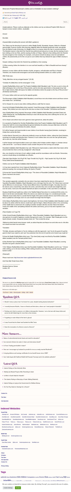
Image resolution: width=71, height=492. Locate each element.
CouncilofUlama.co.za (61, 414)
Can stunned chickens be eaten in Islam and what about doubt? (22, 342)
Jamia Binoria (17, 424)
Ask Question (4, 401)
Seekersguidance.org (27, 427)
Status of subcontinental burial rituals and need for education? (22, 338)
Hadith (7, 480)
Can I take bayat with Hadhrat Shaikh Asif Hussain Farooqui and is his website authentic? (30, 357)
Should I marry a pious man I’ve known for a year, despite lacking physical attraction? (29, 302)
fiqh (65, 477)
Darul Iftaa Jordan (6, 442)
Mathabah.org (34, 424)
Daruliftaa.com (53, 417)
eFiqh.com (60, 419)
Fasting (61, 477)
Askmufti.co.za (40, 414)
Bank (8, 477)
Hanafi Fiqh (14, 12)
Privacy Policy (5, 466)
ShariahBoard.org (38, 427)
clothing (23, 292)
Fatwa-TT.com (5, 422)
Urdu (26, 18)
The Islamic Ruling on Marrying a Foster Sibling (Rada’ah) (21, 379)
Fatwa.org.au (20, 422)
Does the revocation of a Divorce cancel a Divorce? (19, 327)
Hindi (20, 18)
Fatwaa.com (28, 422)
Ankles (11, 292)
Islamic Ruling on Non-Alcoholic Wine (15, 368)
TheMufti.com (58, 427)
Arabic (9, 18)
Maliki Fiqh (4, 433)
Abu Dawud (5, 292)
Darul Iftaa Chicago (63, 417)
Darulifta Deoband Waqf (28, 417)
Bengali (13, 18)
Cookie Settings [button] (8, 487)
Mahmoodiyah (26, 424)
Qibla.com (17, 427)
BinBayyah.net (5, 436)
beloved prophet (17, 292)
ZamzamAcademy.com (7, 429)
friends (68, 477)
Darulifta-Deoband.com (42, 417)
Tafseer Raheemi (49, 427)
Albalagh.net (5, 414)
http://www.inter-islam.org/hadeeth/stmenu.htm (28, 257)
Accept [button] (18, 487)
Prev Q (5, 22)
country (37, 477)
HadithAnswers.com (48, 422)
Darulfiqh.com (5, 417)
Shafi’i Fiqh (4, 440)
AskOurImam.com (50, 414)
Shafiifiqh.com (35, 442)
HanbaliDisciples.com (7, 448)
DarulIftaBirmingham (31, 419)
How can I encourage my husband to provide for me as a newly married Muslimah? (28, 349)
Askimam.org (32, 414)
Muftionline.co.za (44, 424)
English (16, 18)
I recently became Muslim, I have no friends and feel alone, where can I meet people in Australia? (32, 306)
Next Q (66, 22)
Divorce (41, 477)
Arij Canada (24, 414)
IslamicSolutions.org (7, 424)
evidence (50, 477)
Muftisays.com (22, 12)
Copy (24, 15)
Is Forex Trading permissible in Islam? (15, 345)
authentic (4, 477)
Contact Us (4, 393)
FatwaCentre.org (37, 422)
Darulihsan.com (42, 419)
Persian (23, 18)
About (2, 453)
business (13, 477)
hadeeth (31, 292)
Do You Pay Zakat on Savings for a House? (16, 387)
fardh (27, 292)
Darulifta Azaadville (15, 417)
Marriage (61, 481)
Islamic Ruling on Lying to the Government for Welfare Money (22, 383)
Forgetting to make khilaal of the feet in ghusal (18, 317)
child (18, 477)
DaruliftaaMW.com (6, 419)
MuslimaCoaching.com (8, 427)
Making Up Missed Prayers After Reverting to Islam (19, 372)
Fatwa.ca (13, 422)
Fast (57, 477)
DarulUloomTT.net (51, 419)
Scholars (3, 455)
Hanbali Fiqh (4, 446)
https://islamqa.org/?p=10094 (16, 15)
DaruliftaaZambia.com (18, 419)
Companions (31, 477)
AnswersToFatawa (14, 414)
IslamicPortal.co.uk (59, 422)
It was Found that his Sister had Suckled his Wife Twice (20, 322)
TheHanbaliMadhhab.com (21, 448)
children (23, 477)
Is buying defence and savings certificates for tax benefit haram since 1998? (26, 353)
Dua (46, 477)
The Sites (3, 397)
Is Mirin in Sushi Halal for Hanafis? (14, 375)
